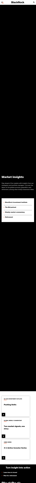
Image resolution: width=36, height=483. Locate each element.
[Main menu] (2, 2)
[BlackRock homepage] (18, 2)
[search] (34, 2)
